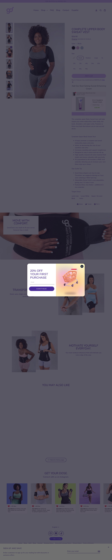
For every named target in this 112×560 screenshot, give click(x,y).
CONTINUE (41, 289)
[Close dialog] (82, 266)
